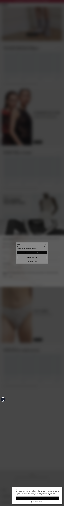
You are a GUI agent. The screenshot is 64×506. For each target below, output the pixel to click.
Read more (52, 495)
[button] (37, 502)
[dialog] (37, 495)
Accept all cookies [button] (37, 498)
